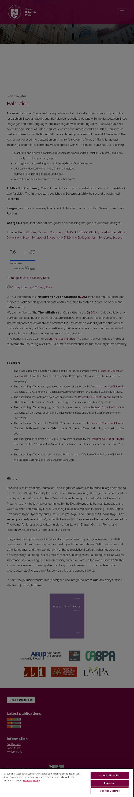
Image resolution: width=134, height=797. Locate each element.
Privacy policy (31, 780)
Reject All (109, 783)
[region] (66, 782)
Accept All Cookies (110, 775)
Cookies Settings (110, 791)
